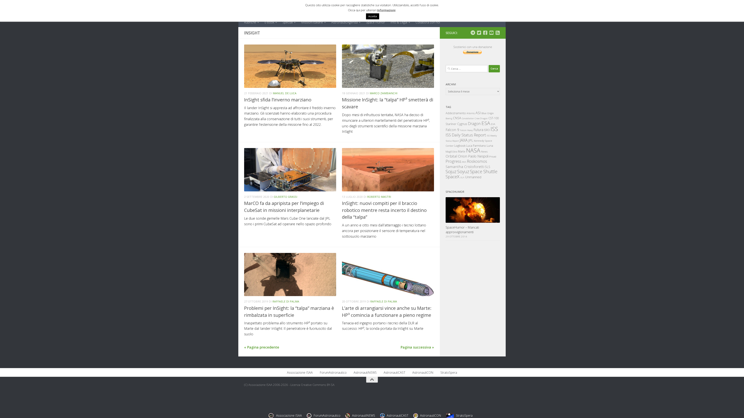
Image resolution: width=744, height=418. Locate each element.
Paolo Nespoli (478, 156)
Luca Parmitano (476, 145)
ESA (485, 123)
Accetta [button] (372, 16)
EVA (493, 124)
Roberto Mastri (379, 197)
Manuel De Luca (284, 93)
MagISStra (451, 151)
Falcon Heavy (466, 130)
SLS (487, 167)
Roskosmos (477, 161)
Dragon (474, 123)
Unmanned (473, 177)
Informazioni (386, 10)
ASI (478, 112)
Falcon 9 (452, 129)
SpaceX (452, 177)
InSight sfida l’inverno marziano (277, 100)
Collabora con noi (428, 22)
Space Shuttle (483, 171)
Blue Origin (487, 113)
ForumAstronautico (333, 372)
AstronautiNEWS (365, 372)
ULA (462, 177)
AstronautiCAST (394, 372)
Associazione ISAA (300, 372)
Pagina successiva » (417, 347)
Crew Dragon (481, 118)
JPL (470, 140)
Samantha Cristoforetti (465, 166)
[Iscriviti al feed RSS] (497, 32)
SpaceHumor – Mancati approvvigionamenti (462, 229)
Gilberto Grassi (285, 197)
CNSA (457, 118)
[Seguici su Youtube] (491, 32)
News (484, 151)
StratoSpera (448, 372)
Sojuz (451, 171)
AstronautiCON (422, 372)
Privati (492, 156)
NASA (473, 150)
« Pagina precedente (261, 347)
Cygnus (462, 124)
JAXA (464, 140)
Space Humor (375, 22)
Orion (462, 156)
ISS (494, 129)
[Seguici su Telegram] (472, 32)
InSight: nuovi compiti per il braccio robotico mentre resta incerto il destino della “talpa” (384, 210)
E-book (269, 22)
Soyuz (463, 171)
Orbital (451, 156)
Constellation (468, 118)
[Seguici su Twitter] (479, 32)
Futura (478, 129)
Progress (453, 161)
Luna (490, 145)
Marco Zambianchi (383, 93)
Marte (461, 151)
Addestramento (456, 113)
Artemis (471, 113)
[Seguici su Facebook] (485, 32)
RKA (464, 161)
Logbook (460, 146)
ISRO (487, 130)
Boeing (449, 118)
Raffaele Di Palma (285, 301)
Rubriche (250, 22)
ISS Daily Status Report (466, 135)
